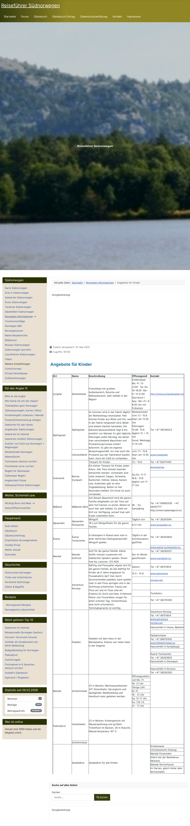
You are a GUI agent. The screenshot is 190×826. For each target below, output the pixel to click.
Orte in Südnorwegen (17, 292)
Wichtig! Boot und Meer (18, 503)
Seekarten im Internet (17, 434)
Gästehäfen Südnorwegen (19, 311)
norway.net (156, 580)
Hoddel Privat (12, 545)
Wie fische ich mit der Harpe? (21, 400)
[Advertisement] (118, 319)
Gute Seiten (11, 526)
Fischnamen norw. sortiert (19, 466)
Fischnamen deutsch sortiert (21, 461)
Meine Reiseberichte (16, 335)
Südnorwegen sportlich (18, 349)
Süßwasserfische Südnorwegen (22, 485)
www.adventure (159, 573)
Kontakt (117, 16)
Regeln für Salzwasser (17, 470)
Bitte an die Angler (15, 396)
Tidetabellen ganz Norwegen (21, 405)
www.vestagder (159, 454)
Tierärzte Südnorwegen (18, 306)
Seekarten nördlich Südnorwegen (23, 438)
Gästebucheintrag (15, 535)
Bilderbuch (11, 340)
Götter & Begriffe (14, 586)
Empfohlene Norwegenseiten (21, 540)
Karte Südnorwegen (16, 287)
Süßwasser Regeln (15, 475)
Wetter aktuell (12, 549)
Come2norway (13, 368)
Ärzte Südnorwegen (16, 302)
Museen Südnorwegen (17, 344)
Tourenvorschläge (15, 321)
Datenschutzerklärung (93, 16)
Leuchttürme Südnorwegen (20, 354)
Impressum (134, 16)
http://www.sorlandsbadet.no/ (167, 393)
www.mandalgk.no (161, 558)
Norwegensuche (14, 330)
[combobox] (73, 797)
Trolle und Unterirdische (18, 577)
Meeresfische (12, 456)
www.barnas (157, 467)
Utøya (8, 359)
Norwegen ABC (13, 325)
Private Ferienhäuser (16, 373)
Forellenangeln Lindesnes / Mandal (24, 415)
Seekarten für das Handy (19, 424)
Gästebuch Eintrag (63, 16)
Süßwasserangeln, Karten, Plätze (23, 410)
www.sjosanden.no (161, 524)
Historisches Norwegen (18, 572)
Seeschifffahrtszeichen (18, 507)
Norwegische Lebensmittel (20, 609)
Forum (25, 16)
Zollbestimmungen (15, 378)
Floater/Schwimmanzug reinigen (23, 419)
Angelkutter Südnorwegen (19, 429)
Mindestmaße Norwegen (18, 451)
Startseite (10, 16)
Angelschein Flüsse (15, 480)
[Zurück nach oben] (185, 820)
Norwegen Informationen (19, 316)
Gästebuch (40, 16)
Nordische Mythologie (17, 582)
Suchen (56, 792)
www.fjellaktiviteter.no (162, 642)
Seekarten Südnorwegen (19, 297)
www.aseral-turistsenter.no (165, 547)
